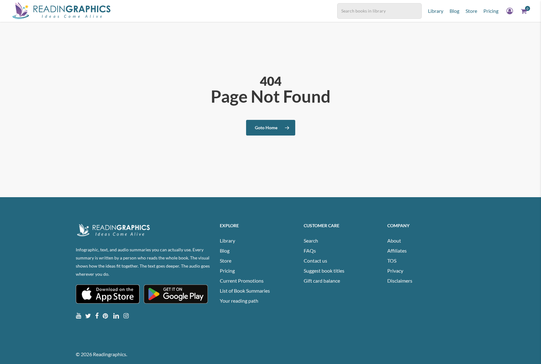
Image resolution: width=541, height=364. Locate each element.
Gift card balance (322, 281)
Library (227, 241)
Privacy (395, 271)
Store (225, 261)
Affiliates (397, 251)
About (394, 241)
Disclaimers (399, 281)
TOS (391, 261)
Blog (224, 251)
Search (311, 241)
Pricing (227, 271)
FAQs (310, 251)
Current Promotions (242, 281)
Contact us (315, 261)
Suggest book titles (324, 271)
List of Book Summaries (245, 291)
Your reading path (239, 301)
